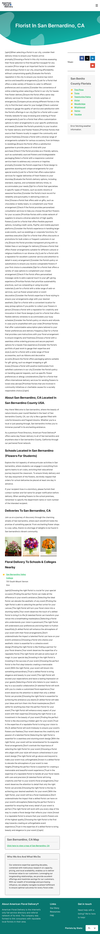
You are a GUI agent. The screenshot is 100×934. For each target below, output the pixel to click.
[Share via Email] (92, 65)
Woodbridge (79, 104)
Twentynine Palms (82, 97)
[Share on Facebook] (82, 58)
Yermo (77, 111)
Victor (77, 100)
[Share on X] (87, 58)
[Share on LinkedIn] (92, 58)
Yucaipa (78, 114)
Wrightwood (79, 107)
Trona (76, 93)
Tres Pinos (79, 90)
